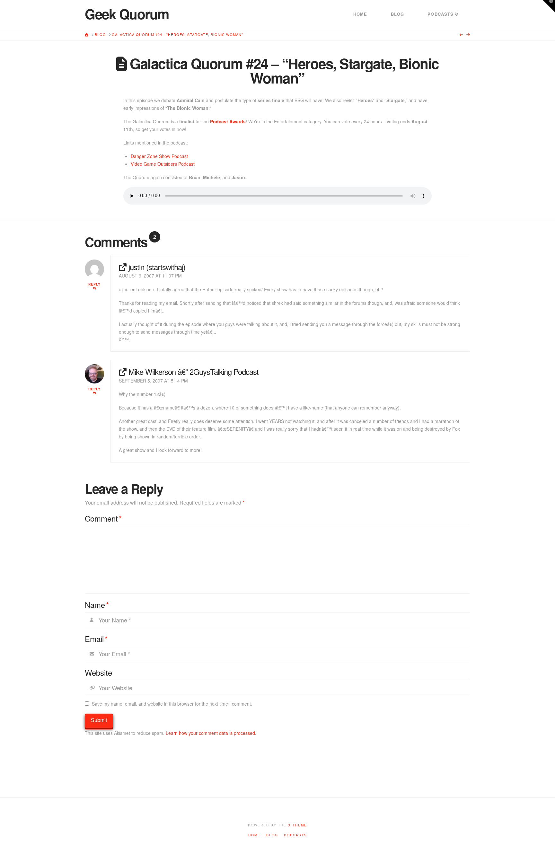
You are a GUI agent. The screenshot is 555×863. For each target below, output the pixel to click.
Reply (94, 284)
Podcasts (295, 835)
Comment (103, 518)
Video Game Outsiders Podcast (163, 164)
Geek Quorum (127, 14)
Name (97, 604)
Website (98, 672)
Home (254, 835)
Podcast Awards (228, 121)
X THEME (297, 825)
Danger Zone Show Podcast (159, 156)
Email (96, 638)
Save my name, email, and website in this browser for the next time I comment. (172, 703)
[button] (549, 6)
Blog (272, 835)
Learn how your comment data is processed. (211, 733)
